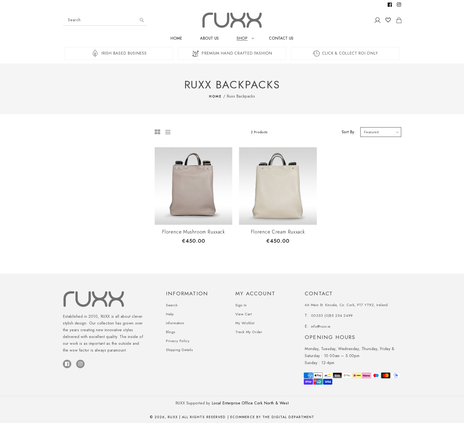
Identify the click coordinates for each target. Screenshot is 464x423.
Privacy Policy (177, 341)
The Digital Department (288, 417)
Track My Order (248, 332)
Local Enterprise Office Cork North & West (250, 403)
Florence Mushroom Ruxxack (193, 232)
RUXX (173, 417)
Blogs (170, 332)
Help (170, 314)
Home (215, 96)
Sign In (240, 305)
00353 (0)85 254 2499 (332, 315)
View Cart (243, 314)
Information (175, 323)
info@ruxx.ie (321, 326)
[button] (244, 40)
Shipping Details (179, 349)
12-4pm (319, 363)
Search (172, 305)
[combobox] (105, 20)
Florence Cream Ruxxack (278, 232)
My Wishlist (244, 323)
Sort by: (348, 132)
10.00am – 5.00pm (350, 352)
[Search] (142, 20)
